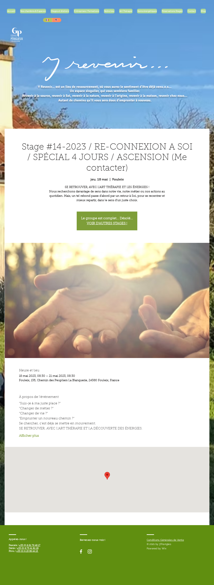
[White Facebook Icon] (81, 551)
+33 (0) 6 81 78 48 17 (29, 545)
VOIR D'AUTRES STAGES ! (107, 223)
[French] (47, 20)
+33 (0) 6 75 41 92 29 (27, 548)
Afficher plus (29, 435)
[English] (56, 20)
